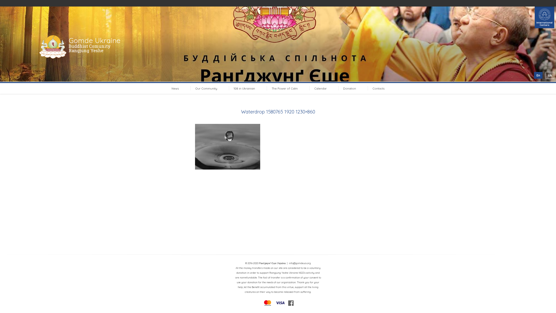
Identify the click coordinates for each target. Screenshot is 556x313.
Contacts (378, 88)
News (175, 88)
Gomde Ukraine (95, 40)
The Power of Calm (285, 88)
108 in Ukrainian (244, 88)
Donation (349, 88)
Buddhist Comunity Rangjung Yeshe (90, 48)
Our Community (206, 88)
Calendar (320, 88)
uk (550, 75)
